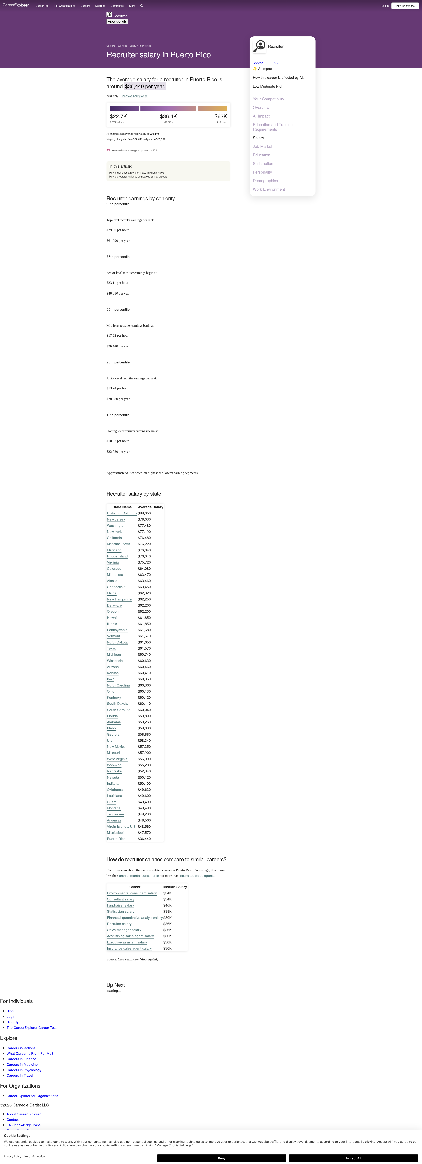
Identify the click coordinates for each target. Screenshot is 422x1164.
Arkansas (114, 820)
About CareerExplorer (24, 1113)
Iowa (110, 678)
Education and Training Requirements (273, 126)
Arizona (113, 666)
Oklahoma (115, 789)
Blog (10, 1010)
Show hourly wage (134, 96)
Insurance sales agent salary (129, 948)
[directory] (168, 171)
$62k (221, 118)
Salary (258, 137)
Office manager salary (124, 929)
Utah (110, 740)
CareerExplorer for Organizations (32, 1095)
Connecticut (116, 586)
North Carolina (118, 685)
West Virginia (117, 758)
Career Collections (21, 1047)
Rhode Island (117, 555)
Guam (111, 801)
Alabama (114, 721)
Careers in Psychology (24, 1069)
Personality (262, 172)
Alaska (112, 580)
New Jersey (116, 519)
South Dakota (117, 703)
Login (11, 1016)
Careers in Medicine (22, 1064)
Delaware (114, 605)
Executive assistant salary (127, 942)
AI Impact (261, 116)
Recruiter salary (119, 923)
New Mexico (116, 746)
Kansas (113, 672)
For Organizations (64, 6)
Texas (111, 648)
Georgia (113, 734)
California (114, 537)
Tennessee (115, 813)
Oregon (113, 611)
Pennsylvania (117, 629)
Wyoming (114, 764)
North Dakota (117, 642)
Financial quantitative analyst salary (135, 917)
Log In (385, 6)
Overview (261, 107)
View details (117, 21)
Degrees (100, 6)
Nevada (113, 777)
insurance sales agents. (197, 875)
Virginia (113, 562)
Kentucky (114, 697)
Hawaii (112, 617)
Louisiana (114, 795)
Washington (116, 525)
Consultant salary (120, 898)
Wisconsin (115, 660)
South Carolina (118, 709)
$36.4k (168, 118)
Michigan (114, 654)
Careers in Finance (21, 1058)
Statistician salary (120, 911)
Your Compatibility (268, 98)
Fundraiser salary (120, 905)
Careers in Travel (20, 1075)
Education (261, 154)
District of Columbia (122, 512)
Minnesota (115, 574)
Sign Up (13, 1021)
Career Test (42, 6)
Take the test (405, 6)
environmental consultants (139, 875)
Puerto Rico (116, 838)
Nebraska (114, 770)
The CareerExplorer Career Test (32, 1027)
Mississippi (115, 832)
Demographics (265, 180)
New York (114, 531)
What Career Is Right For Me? (30, 1053)
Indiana (113, 783)
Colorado (114, 568)
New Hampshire (119, 599)
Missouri (113, 752)
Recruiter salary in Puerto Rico (158, 54)
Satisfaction (263, 163)
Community (117, 6)
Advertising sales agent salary (130, 935)
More (132, 6)
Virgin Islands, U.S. (122, 826)
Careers (85, 6)
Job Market (262, 146)
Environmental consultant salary (132, 892)
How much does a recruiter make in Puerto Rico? (136, 172)
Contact (13, 1119)
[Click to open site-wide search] (142, 6)
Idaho (111, 727)
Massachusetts (118, 543)
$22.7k (118, 118)
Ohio (110, 691)
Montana (114, 807)
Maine (112, 592)
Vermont (113, 635)
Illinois (112, 623)
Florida (112, 715)
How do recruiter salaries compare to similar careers (138, 176)
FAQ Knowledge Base (24, 1124)
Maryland (114, 549)
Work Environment (269, 189)
